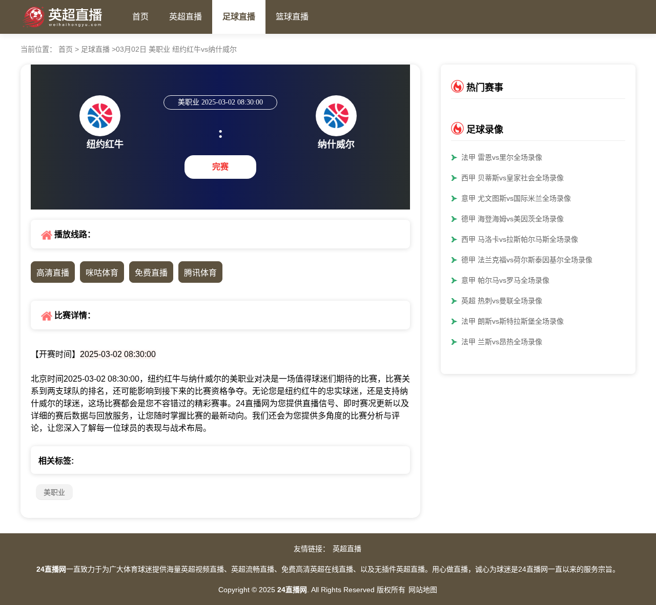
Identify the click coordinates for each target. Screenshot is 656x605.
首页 (140, 16)
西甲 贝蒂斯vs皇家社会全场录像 (512, 178)
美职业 (54, 492)
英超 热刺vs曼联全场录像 (501, 301)
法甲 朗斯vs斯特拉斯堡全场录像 (512, 321)
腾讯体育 (200, 272)
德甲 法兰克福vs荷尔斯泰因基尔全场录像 (526, 260)
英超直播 (185, 16)
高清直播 (52, 272)
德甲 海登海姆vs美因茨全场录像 (512, 219)
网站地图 (422, 590)
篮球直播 (292, 16)
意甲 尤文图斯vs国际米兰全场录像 (516, 198)
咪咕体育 (102, 272)
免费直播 (151, 272)
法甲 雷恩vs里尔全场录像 (501, 157)
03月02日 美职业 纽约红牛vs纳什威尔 (176, 49)
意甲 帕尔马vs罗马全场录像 (505, 280)
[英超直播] (71, 14)
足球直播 (238, 16)
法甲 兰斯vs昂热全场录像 (501, 342)
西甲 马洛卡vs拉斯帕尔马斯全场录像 (519, 239)
